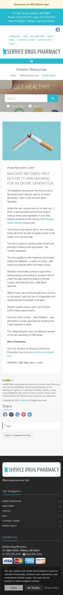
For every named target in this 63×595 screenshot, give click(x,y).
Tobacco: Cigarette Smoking (17, 435)
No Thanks (34, 587)
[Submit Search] (52, 98)
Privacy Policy (9, 525)
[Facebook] (58, 30)
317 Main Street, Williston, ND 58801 (31, 13)
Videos (37, 105)
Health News (18, 105)
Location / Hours (26, 39)
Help (25, 36)
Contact (6, 511)
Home (13, 75)
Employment (8, 506)
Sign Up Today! (45, 39)
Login (12, 43)
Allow (14, 587)
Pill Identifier (37, 36)
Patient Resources (29, 75)
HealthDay (24, 400)
